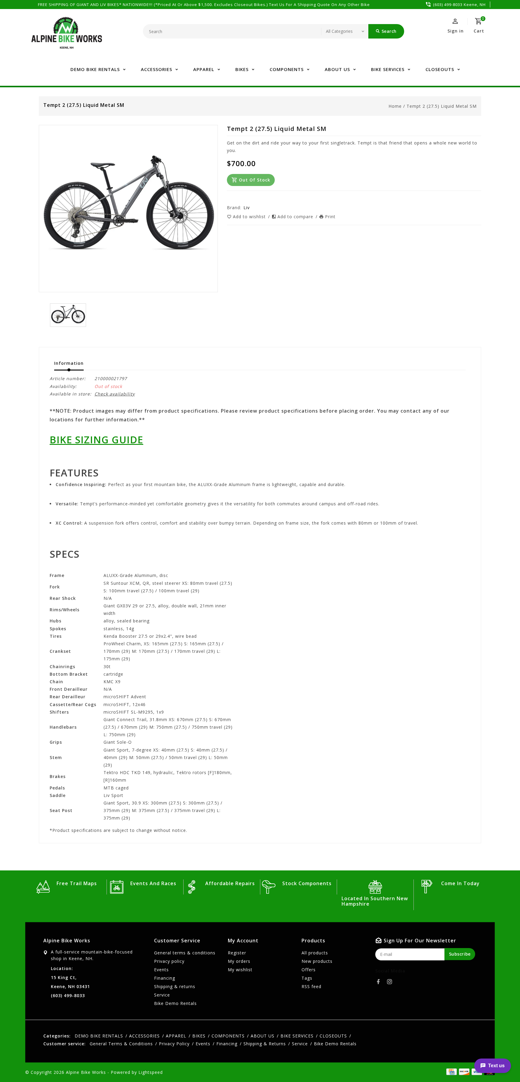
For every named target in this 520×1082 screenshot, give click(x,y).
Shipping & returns (174, 986)
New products (317, 961)
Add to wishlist (250, 216)
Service (162, 995)
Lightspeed (150, 1072)
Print (330, 216)
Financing (164, 978)
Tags (307, 978)
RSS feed (311, 986)
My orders (239, 961)
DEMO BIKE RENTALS (95, 69)
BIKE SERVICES (387, 69)
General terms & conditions (184, 953)
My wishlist (240, 969)
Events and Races (153, 883)
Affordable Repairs (230, 883)
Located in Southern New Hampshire (375, 901)
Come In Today (460, 883)
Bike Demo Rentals (175, 1003)
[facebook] (380, 982)
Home (395, 106)
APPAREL (203, 69)
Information (69, 363)
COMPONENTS (287, 69)
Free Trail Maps (77, 883)
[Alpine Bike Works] (67, 36)
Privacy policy (169, 961)
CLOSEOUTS (440, 69)
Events (161, 969)
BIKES (242, 69)
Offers (309, 969)
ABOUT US (337, 69)
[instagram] (391, 982)
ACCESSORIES (156, 69)
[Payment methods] (463, 1071)
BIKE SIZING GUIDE (96, 439)
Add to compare (296, 216)
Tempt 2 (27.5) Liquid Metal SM (442, 106)
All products (315, 953)
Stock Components (307, 883)
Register (237, 953)
